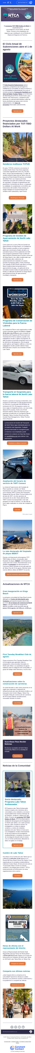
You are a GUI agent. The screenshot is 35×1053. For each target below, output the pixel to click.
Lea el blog (17, 703)
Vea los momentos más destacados (17, 574)
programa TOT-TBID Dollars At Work (17, 26)
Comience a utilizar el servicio (17, 443)
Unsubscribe (7, 1041)
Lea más (17, 509)
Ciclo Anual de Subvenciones (13, 85)
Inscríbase (17, 875)
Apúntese (17, 674)
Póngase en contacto (17, 963)
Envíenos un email (17, 985)
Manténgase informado (17, 198)
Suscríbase (17, 756)
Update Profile (15, 1041)
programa (12, 564)
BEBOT (17, 561)
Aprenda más (17, 111)
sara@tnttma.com (12, 436)
